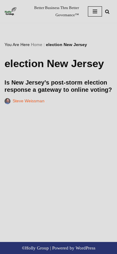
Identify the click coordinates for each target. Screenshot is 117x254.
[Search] (107, 11)
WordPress (85, 248)
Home (36, 44)
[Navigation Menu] (95, 11)
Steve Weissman (28, 101)
